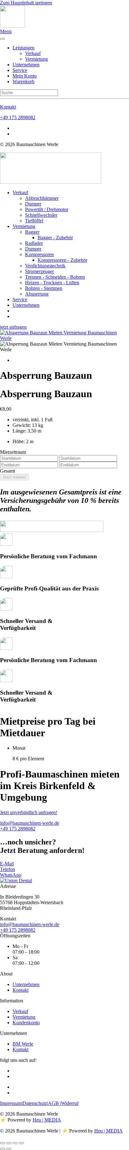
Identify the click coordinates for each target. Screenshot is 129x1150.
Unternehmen (26, 64)
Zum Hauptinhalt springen (26, 2)
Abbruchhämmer (42, 198)
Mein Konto (25, 76)
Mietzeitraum (13, 452)
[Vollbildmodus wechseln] (8, 1143)
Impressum (11, 1103)
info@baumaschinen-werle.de (29, 823)
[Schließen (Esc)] (21, 1143)
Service (20, 70)
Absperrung (37, 293)
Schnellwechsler (41, 215)
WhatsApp (10, 875)
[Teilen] (15, 1143)
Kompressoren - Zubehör (62, 260)
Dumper (33, 203)
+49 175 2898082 (17, 117)
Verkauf (33, 53)
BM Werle (23, 1043)
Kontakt (8, 106)
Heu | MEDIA (47, 1119)
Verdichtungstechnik (45, 265)
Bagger (32, 232)
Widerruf (70, 1103)
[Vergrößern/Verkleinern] (2, 1143)
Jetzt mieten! (14, 477)
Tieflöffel (34, 220)
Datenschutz (35, 1103)
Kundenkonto (26, 1022)
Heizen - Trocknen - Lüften (52, 282)
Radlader (34, 243)
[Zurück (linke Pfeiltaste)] (2, 1149)
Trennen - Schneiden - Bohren (55, 277)
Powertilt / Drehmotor (46, 209)
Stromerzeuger (39, 271)
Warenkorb (23, 81)
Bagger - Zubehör (55, 237)
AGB (54, 1103)
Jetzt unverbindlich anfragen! (28, 812)
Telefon (7, 869)
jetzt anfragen (13, 327)
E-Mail (7, 863)
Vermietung (36, 59)
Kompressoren (39, 254)
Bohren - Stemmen (43, 288)
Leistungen (23, 47)
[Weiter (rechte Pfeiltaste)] (8, 1149)
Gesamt (7, 471)
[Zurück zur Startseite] (12, 25)
